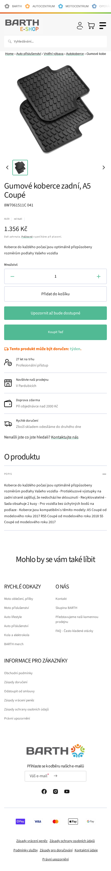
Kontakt (61, 598)
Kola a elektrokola (16, 635)
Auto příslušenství (28, 54)
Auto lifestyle (13, 617)
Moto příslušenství (16, 608)
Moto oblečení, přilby (18, 598)
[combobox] (55, 41)
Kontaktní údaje (86, 850)
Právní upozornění (17, 718)
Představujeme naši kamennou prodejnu (77, 619)
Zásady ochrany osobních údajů (26, 709)
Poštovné (27, 237)
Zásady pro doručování (56, 850)
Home (9, 54)
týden (75, 349)
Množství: (11, 264)
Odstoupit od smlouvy (19, 691)
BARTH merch (13, 644)
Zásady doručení (15, 682)
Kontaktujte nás (64, 437)
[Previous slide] (7, 167)
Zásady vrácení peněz (19, 700)
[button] (80, 25)
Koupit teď (55, 332)
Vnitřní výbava (54, 54)
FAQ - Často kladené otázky (74, 631)
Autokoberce (75, 54)
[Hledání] (11, 41)
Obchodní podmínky (18, 673)
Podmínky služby (25, 850)
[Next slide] (103, 167)
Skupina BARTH (66, 608)
